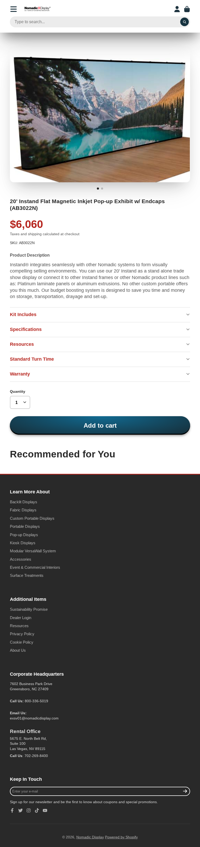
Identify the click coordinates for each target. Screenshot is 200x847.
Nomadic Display (90, 837)
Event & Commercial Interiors (35, 567)
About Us (18, 650)
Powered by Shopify (121, 837)
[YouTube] (45, 810)
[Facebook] (12, 810)
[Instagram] (28, 810)
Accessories (20, 559)
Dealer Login (20, 617)
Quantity (17, 391)
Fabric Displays (23, 510)
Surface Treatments (26, 575)
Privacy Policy (22, 634)
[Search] (184, 21)
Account (177, 9)
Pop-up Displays (24, 535)
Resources (19, 626)
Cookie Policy (21, 642)
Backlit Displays (23, 502)
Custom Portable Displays (32, 518)
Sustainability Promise (29, 609)
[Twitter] (20, 810)
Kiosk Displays (22, 543)
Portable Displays (25, 526)
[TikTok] (37, 810)
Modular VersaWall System (33, 551)
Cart (187, 9)
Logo (37, 9)
